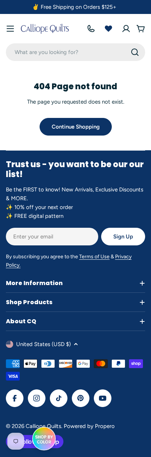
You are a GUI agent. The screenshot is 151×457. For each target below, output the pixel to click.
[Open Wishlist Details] (108, 28)
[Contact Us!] (90, 28)
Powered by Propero (89, 426)
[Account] (126, 28)
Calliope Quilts (43, 426)
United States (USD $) (43, 344)
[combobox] (75, 52)
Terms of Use (94, 256)
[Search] (134, 52)
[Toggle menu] (10, 28)
